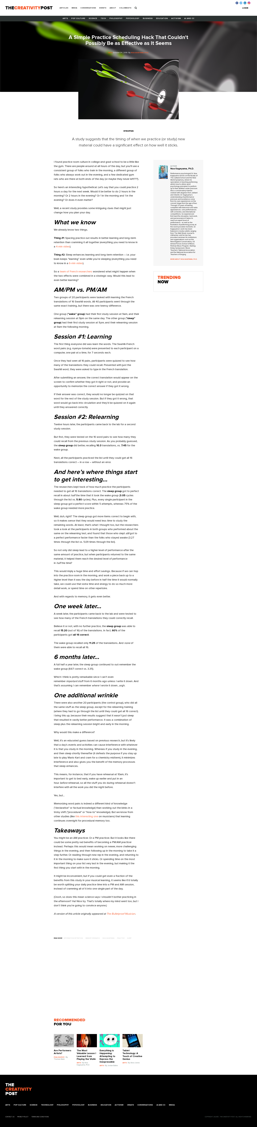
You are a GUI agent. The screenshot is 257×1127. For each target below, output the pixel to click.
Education (162, 18)
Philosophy (115, 18)
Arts (65, 18)
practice (120, 938)
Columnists (125, 8)
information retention (73, 938)
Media (74, 8)
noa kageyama (108, 938)
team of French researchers (76, 271)
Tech (103, 18)
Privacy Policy (22, 1117)
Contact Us (9, 1117)
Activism (176, 18)
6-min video (76, 263)
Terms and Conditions (40, 1117)
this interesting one (86, 816)
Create (130, 1105)
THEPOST (18, 1089)
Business (148, 18)
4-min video (63, 246)
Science (93, 18)
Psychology (132, 18)
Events (102, 8)
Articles (64, 8)
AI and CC (189, 18)
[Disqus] (99, 979)
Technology (47, 1105)
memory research (93, 938)
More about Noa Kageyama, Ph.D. (183, 259)
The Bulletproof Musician (121, 913)
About (113, 8)
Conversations (88, 8)
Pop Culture (78, 18)
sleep (129, 938)
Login (245, 8)
